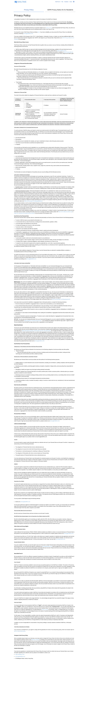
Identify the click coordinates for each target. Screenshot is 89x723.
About (70, 1)
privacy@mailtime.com (28, 33)
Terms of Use (49, 27)
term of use (16, 631)
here (38, 32)
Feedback (66, 1)
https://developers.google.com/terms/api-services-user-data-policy (36, 330)
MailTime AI (57, 1)
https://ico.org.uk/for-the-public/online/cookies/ (24, 213)
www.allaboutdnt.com (60, 539)
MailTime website (35, 639)
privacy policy (22, 631)
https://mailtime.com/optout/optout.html (32, 320)
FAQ (62, 1)
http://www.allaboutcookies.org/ (65, 211)
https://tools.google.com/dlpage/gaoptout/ (33, 201)
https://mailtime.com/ (61, 50)
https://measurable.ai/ (68, 52)
